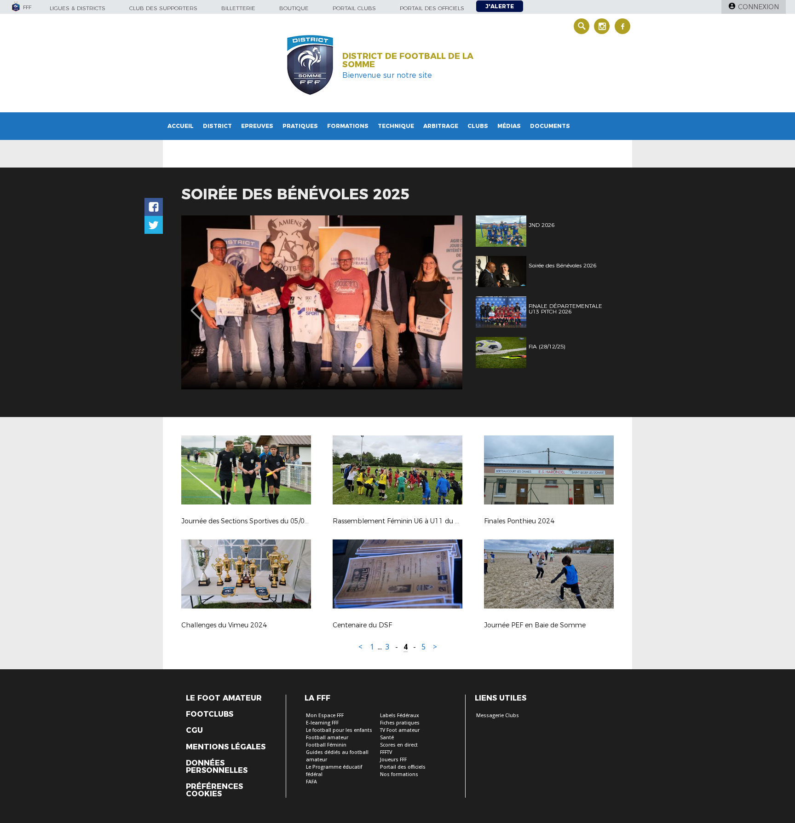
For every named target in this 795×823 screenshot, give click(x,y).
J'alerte (499, 6)
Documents (550, 125)
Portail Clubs (354, 8)
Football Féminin (326, 745)
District (217, 125)
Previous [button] (197, 303)
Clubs (477, 125)
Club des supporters (163, 8)
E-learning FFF (322, 723)
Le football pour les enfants (339, 730)
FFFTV (386, 752)
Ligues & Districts (77, 8)
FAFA (311, 782)
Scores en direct (399, 745)
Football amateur (327, 738)
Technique (396, 125)
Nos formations (399, 774)
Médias (509, 125)
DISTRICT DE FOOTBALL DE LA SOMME (407, 60)
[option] (321, 302)
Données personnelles (217, 766)
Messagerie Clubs (497, 716)
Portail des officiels (432, 8)
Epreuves (257, 125)
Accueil (180, 125)
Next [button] (446, 303)
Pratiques (300, 125)
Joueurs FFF (393, 760)
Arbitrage (440, 125)
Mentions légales (225, 747)
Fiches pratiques (400, 723)
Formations (348, 125)
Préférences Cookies (214, 790)
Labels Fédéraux (399, 716)
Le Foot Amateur (224, 698)
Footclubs (209, 714)
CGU (194, 730)
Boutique (294, 8)
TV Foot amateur (400, 730)
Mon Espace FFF (325, 716)
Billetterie (238, 8)
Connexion (758, 7)
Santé (387, 738)
